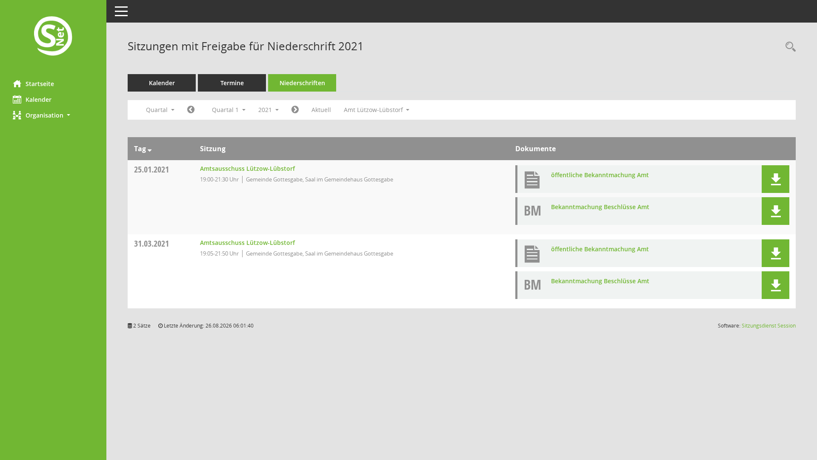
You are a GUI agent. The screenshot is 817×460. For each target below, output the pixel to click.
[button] (53, 115)
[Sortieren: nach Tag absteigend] (149, 148)
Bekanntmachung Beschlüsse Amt (600, 207)
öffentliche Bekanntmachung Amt (600, 175)
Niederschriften (302, 83)
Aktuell (321, 110)
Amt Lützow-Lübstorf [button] (374, 110)
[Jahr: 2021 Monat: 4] (295, 110)
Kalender (38, 99)
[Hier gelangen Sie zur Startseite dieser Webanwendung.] (53, 37)
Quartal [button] (157, 110)
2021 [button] (266, 110)
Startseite (40, 84)
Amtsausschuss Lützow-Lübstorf (247, 168)
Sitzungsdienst (769, 325)
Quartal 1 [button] (226, 110)
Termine (232, 83)
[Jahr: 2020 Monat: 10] (191, 110)
